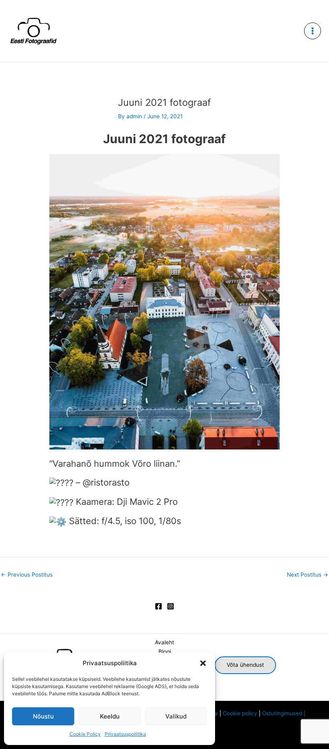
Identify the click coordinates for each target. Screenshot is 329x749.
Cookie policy (240, 713)
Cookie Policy (85, 734)
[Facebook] (158, 606)
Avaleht (164, 642)
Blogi (164, 651)
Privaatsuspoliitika (125, 734)
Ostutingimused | (285, 713)
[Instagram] (170, 606)
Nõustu (43, 716)
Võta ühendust (245, 665)
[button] (203, 663)
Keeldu (110, 716)
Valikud (176, 716)
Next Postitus (307, 574)
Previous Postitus (27, 574)
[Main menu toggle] (312, 31)
